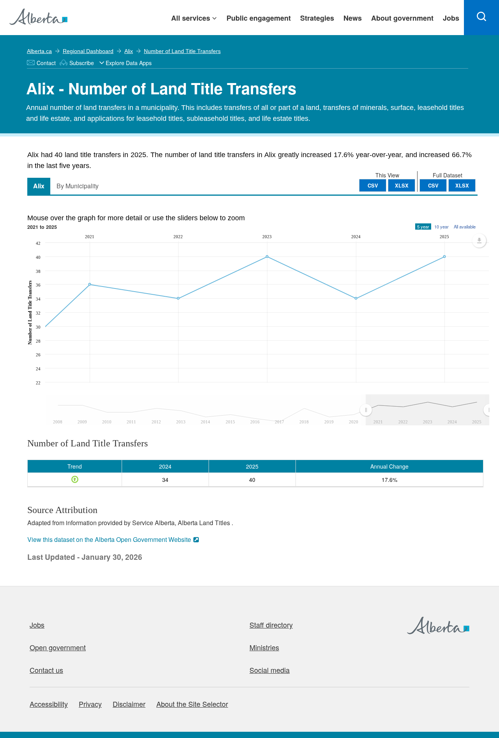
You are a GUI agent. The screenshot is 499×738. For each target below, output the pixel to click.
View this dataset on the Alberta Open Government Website (109, 539)
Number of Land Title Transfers (182, 51)
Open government (58, 647)
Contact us (46, 670)
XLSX (462, 185)
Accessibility (49, 704)
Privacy (90, 704)
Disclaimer (129, 704)
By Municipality (78, 185)
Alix (128, 51)
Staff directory (271, 624)
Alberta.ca (39, 51)
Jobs (37, 624)
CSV (433, 185)
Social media (270, 670)
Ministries (264, 647)
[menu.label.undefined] (479, 241)
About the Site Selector (192, 704)
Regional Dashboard (88, 51)
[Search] (481, 17)
